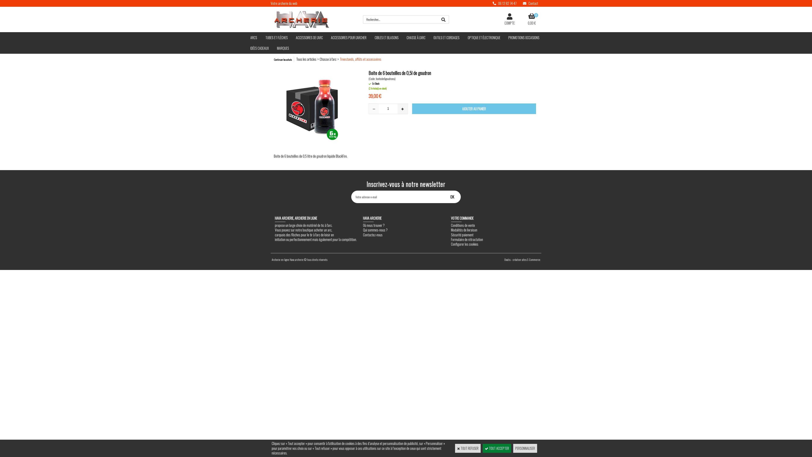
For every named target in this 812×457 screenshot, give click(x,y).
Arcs (253, 37)
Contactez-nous (373, 234)
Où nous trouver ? (374, 225)
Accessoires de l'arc (309, 37)
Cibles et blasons (387, 37)
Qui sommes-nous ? (375, 230)
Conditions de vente (463, 225)
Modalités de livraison (464, 230)
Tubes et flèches (276, 37)
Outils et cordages (446, 37)
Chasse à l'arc (416, 37)
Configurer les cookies (464, 244)
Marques (283, 48)
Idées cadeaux (259, 48)
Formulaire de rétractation (467, 239)
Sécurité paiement (462, 234)
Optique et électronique (484, 37)
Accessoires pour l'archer (348, 37)
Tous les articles (306, 59)
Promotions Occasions (523, 37)
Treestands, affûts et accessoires (360, 59)
